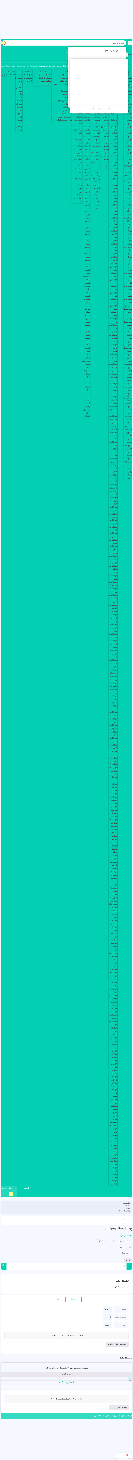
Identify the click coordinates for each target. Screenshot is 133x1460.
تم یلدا (19, 120)
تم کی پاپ (113, 758)
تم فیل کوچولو (114, 1052)
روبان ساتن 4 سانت (87, 393)
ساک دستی (87, 161)
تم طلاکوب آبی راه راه (113, 515)
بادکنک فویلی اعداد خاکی (78, 149)
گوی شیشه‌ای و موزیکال (105, 127)
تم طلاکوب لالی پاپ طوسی (113, 654)
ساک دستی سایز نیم (87, 169)
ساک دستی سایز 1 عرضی (87, 193)
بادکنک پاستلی (66, 78)
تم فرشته (113, 767)
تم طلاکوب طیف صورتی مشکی (113, 388)
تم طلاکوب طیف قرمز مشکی (113, 419)
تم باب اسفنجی (114, 922)
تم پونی (114, 810)
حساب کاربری (7, 1188)
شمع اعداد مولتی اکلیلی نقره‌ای (128, 154)
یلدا (21, 97)
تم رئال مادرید (114, 857)
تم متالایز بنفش (114, 288)
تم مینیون (113, 969)
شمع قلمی (128, 396)
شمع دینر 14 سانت (128, 402)
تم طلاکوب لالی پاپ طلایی (113, 598)
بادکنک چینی (67, 71)
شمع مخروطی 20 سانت (128, 416)
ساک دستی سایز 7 (87, 338)
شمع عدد (128, 71)
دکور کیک (96, 136)
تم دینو (114, 1018)
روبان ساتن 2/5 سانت (88, 382)
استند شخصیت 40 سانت (95, 162)
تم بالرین (114, 806)
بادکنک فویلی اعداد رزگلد (78, 130)
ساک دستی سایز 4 (87, 306)
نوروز (20, 71)
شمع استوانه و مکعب (128, 462)
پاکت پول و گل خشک (86, 413)
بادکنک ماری (67, 97)
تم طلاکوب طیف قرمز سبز (113, 410)
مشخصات (73, 1299)
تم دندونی (113, 995)
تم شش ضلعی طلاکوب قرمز (114, 216)
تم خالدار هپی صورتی (114, 1093)
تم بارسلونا (113, 972)
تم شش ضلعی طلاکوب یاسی (114, 255)
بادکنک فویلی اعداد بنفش (78, 140)
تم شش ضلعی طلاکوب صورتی (114, 190)
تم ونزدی (114, 800)
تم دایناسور (114, 1033)
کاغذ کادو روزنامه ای (86, 148)
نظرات (57, 1299)
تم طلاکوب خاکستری (113, 685)
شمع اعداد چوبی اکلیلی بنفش (128, 313)
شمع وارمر (128, 393)
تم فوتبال (113, 901)
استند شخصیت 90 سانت (95, 153)
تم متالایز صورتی (114, 275)
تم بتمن (114, 943)
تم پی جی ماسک (113, 909)
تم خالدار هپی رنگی (113, 1085)
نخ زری (97, 133)
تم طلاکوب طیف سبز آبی (113, 377)
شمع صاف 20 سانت (128, 454)
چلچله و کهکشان (45, 74)
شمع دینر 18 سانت (128, 408)
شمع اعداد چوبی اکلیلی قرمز (128, 302)
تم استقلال (113, 946)
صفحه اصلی (126, 1203)
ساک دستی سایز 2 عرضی (87, 235)
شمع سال (20, 93)
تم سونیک (113, 904)
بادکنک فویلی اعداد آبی (78, 179)
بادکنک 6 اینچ (67, 113)
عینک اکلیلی (6, 74)
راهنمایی (26, 1188)
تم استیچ (114, 875)
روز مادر (19, 126)
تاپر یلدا (19, 107)
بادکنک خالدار (67, 94)
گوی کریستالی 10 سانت (104, 166)
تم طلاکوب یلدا (19, 114)
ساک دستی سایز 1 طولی (87, 180)
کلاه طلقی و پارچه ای (28, 80)
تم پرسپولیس (113, 951)
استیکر (97, 172)
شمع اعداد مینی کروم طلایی (128, 166)
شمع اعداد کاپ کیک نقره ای (128, 202)
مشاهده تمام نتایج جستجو (101, 109)
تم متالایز (114, 263)
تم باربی (114, 803)
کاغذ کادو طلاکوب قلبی (86, 130)
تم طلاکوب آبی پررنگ (113, 672)
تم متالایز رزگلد (114, 268)
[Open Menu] (130, 43)
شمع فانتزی (129, 356)
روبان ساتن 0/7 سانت (86, 361)
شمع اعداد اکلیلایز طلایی (128, 211)
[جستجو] (4, 43)
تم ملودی (113, 761)
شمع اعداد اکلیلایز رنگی (128, 257)
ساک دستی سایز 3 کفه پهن (86, 271)
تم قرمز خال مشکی (114, 1132)
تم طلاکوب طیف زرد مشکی (113, 367)
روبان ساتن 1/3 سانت (86, 371)
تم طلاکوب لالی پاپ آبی (113, 618)
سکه (98, 143)
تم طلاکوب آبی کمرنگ (113, 678)
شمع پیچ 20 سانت (128, 441)
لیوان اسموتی (97, 193)
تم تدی (114, 992)
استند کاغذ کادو (86, 154)
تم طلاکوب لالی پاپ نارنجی (113, 608)
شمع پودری (129, 470)
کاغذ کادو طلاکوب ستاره (86, 140)
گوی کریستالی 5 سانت (104, 136)
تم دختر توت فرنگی (113, 815)
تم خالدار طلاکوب (114, 1182)
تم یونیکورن (113, 795)
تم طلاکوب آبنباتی (113, 509)
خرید (128, 1260)
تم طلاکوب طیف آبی (113, 444)
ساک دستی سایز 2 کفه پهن (86, 248)
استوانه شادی (97, 119)
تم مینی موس (114, 772)
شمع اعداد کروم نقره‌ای (128, 241)
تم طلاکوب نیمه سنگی (113, 584)
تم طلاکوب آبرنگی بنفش (113, 501)
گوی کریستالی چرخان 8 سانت (105, 115)
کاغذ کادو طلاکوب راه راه (86, 120)
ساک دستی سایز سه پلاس (87, 284)
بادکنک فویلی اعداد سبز (78, 188)
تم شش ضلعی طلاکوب (114, 130)
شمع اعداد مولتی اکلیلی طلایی (128, 128)
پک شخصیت (95, 175)
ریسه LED (95, 182)
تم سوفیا (113, 819)
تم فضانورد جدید (114, 888)
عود (13, 66)
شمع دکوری (129, 476)
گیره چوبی (96, 188)
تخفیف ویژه (6, 71)
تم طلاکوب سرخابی (113, 707)
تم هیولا (114, 998)
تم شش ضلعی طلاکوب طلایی (114, 203)
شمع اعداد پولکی (128, 184)
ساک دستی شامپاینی (86, 296)
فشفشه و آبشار (46, 71)
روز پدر (20, 130)
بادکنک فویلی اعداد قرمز (78, 120)
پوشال (87, 406)
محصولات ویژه (6, 66)
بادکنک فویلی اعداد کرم (78, 198)
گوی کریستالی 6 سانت (104, 146)
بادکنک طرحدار (66, 91)
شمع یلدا (19, 104)
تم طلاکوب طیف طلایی (113, 428)
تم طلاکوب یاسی (113, 746)
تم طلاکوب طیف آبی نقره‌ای (113, 348)
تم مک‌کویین (113, 932)
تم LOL (114, 845)
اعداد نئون (96, 185)
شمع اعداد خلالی (128, 343)
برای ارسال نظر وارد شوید (117, 1344)
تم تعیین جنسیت (114, 1003)
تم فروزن (114, 836)
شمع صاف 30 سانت (128, 447)
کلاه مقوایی (28, 71)
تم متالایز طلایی (114, 294)
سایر (50, 84)
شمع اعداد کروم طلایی (128, 231)
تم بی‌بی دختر (114, 1065)
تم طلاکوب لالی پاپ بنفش (113, 628)
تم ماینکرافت (113, 1013)
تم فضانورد (114, 977)
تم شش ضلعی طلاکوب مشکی (114, 141)
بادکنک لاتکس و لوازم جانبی (62, 66)
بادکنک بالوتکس (65, 81)
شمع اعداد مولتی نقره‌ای (128, 335)
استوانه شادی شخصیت (96, 127)
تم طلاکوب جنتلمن (113, 535)
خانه (130, 1458)
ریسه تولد (96, 146)
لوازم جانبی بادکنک (64, 120)
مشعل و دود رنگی (45, 78)
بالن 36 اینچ (67, 110)
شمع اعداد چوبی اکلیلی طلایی (128, 278)
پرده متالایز (96, 178)
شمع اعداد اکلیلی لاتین (128, 267)
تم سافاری (113, 1024)
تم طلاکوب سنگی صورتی (113, 550)
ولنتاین (19, 123)
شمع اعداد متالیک (128, 249)
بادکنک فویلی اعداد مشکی (78, 159)
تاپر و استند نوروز (20, 78)
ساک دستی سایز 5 (87, 315)
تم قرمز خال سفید (113, 1156)
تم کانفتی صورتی (113, 1107)
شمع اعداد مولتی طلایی (128, 325)
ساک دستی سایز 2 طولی (87, 222)
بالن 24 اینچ (67, 107)
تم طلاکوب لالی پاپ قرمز (113, 663)
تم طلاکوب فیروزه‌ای (113, 727)
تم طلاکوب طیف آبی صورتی (113, 328)
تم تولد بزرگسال (114, 1072)
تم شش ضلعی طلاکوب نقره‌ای (114, 242)
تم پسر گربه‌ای (114, 916)
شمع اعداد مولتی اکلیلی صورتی (128, 115)
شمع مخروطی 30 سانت (128, 426)
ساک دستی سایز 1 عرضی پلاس (87, 208)
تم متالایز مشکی (114, 307)
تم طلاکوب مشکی (113, 740)
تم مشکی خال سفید (113, 1140)
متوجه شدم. (66, 1374)
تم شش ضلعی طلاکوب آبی (114, 154)
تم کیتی (114, 823)
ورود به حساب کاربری (119, 1407)
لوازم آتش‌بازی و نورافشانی (42, 66)
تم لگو (114, 1008)
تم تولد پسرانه (114, 851)
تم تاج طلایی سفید (115, 1116)
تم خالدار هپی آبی (114, 1078)
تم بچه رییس (114, 958)
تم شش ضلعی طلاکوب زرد (113, 166)
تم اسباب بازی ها (113, 864)
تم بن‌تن (114, 927)
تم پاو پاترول (115, 896)
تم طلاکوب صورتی (113, 720)
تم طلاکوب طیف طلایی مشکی (113, 400)
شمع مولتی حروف (129, 377)
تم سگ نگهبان (114, 964)
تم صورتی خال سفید (113, 1124)
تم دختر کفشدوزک (113, 831)
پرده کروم (96, 169)
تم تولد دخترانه (114, 753)
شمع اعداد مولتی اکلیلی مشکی (128, 141)
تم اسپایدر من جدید (113, 870)
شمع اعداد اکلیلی (128, 350)
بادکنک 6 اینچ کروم (65, 117)
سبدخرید (126, 1457)
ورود (116, 1458)
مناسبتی (19, 66)
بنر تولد (97, 139)
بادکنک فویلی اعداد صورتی (78, 169)
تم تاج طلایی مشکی (114, 1171)
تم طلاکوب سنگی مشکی (113, 569)
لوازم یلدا (19, 100)
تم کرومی (113, 790)
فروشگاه (127, 1205)
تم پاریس (113, 826)
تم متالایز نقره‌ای (114, 314)
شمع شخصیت (128, 363)
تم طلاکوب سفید (113, 541)
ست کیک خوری (113, 115)
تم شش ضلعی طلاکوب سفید (114, 177)
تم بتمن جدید (114, 880)
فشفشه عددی (46, 81)
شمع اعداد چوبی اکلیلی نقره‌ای (128, 291)
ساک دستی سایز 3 (87, 260)
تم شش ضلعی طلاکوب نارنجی (114, 229)
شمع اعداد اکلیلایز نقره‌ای (128, 221)
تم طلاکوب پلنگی (113, 522)
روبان (88, 354)
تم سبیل (114, 1177)
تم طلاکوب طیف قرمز (113, 486)
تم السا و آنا (113, 764)
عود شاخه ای (13, 75)
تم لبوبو (114, 989)
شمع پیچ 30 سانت (128, 434)
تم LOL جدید (114, 779)
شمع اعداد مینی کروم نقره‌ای (128, 175)
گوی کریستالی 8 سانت (104, 156)
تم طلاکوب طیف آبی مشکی (113, 338)
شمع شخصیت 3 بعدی (128, 387)
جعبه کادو (88, 402)
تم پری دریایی (114, 785)
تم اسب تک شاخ (114, 841)
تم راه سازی (113, 1021)
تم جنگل (114, 1028)
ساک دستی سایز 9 (87, 348)
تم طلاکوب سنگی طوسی (113, 559)
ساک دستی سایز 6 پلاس (87, 326)
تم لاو (115, 1164)
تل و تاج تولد (27, 74)
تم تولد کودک (114, 984)
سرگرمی (97, 208)
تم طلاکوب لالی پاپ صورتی (113, 644)
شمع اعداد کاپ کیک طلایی (128, 192)
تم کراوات (113, 1161)
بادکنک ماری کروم (65, 100)
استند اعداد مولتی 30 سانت (95, 202)
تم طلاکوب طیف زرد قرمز (113, 358)
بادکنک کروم (67, 74)
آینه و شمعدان (19, 86)
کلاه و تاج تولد (27, 66)
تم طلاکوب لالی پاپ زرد (113, 636)
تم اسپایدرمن (113, 938)
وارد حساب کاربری (62, 1335)
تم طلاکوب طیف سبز (113, 460)
